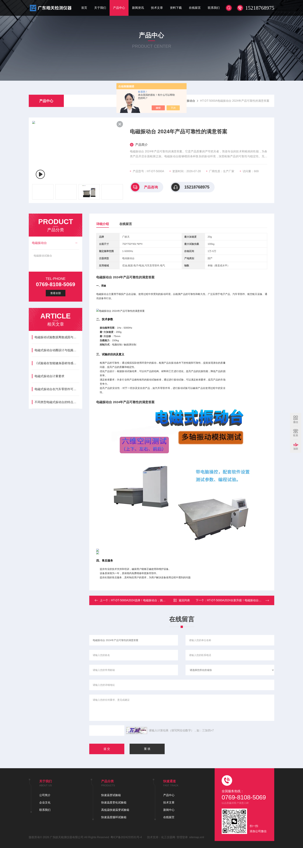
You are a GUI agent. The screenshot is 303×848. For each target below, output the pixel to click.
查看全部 (55, 293)
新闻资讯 (138, 7)
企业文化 (44, 802)
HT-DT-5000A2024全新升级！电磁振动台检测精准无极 (241, 600)
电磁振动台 (188, 100)
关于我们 (100, 7)
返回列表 (184, 600)
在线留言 (195, 7)
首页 (84, 7)
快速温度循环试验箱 (113, 817)
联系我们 (214, 7)
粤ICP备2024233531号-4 (126, 837)
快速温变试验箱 (111, 795)
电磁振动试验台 (43, 255)
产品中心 (119, 7)
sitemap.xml (196, 837)
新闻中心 (168, 809)
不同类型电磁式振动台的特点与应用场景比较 (57, 402)
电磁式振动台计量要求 (49, 376)
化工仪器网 (168, 837)
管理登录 (182, 837)
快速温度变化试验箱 (113, 802)
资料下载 (176, 7)
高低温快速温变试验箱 (115, 809)
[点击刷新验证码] (136, 730)
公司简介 (44, 795)
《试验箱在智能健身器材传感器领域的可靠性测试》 (57, 363)
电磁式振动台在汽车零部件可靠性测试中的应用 (57, 389)
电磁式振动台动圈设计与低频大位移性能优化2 (57, 350)
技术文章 (157, 7)
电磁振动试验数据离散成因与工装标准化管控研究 (57, 337)
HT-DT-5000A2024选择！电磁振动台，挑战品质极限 (144, 600)
